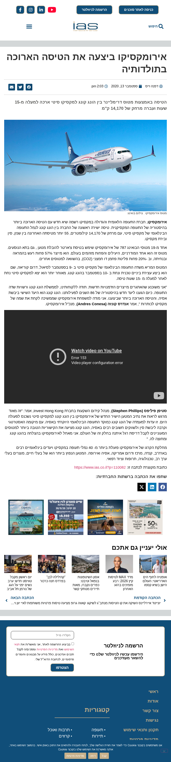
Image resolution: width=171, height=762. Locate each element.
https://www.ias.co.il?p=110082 (100, 467)
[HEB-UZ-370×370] (145, 534)
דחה (93, 755)
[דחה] (164, 751)
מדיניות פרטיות (144, 739)
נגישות (152, 720)
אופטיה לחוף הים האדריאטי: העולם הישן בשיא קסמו (155, 581)
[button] (29, 26)
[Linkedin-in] (41, 10)
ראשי (153, 691)
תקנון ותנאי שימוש (140, 729)
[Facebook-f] (20, 10)
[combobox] (142, 26)
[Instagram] (30, 10)
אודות (153, 701)
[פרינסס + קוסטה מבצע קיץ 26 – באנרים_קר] (105, 534)
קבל (104, 755)
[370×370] (65, 534)
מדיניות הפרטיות (47, 649)
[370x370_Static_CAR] (26, 534)
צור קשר (150, 710)
